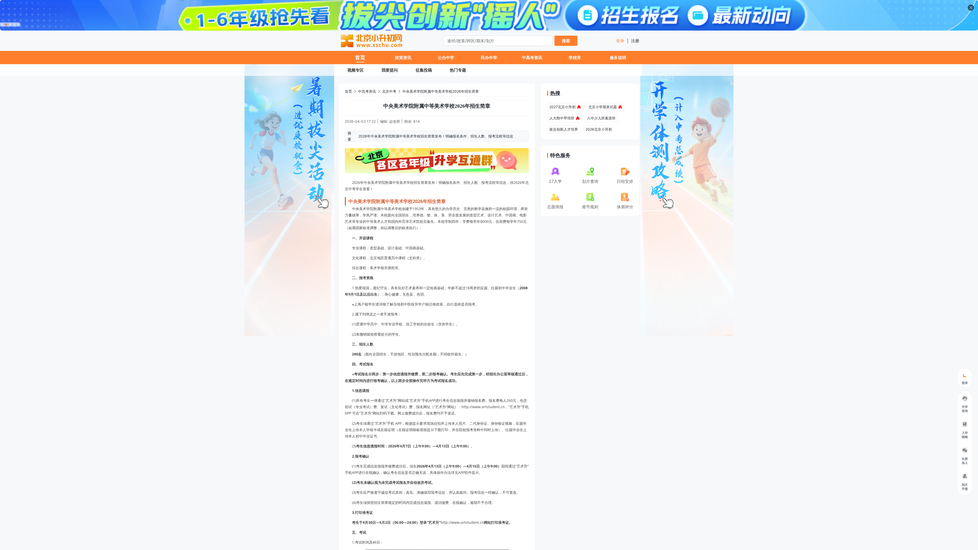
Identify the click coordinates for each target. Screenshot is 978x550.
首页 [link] (348, 91)
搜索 (566, 40)
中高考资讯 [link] (367, 91)
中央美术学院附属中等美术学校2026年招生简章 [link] (440, 91)
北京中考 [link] (389, 91)
